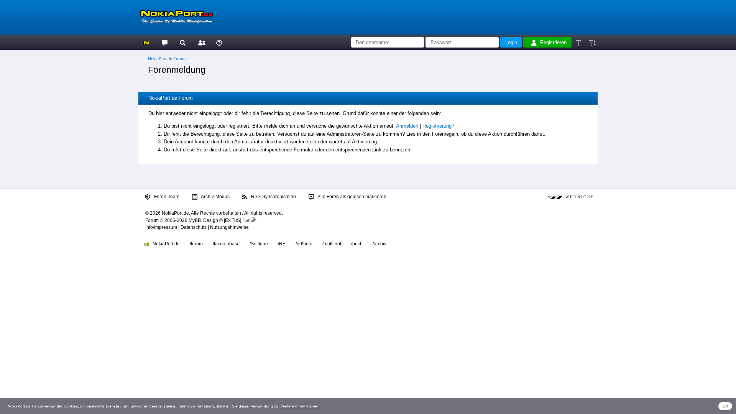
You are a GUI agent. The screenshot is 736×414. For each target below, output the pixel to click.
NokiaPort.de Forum (167, 58)
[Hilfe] (219, 42)
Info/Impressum (161, 227)
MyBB (195, 220)
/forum (196, 244)
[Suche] (182, 42)
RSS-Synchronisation (273, 196)
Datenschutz (194, 227)
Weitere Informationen (300, 406)
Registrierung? (438, 126)
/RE (282, 244)
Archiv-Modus (215, 196)
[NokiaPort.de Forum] (164, 42)
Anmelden (407, 126)
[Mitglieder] (200, 42)
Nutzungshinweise (229, 227)
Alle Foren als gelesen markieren (351, 196)
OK (725, 406)
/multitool (331, 244)
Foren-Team (166, 196)
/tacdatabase (226, 244)
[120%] (592, 42)
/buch (357, 244)
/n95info (304, 244)
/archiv (379, 244)
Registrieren (553, 42)
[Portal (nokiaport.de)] (146, 42)
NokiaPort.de (165, 244)
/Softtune (259, 244)
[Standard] (579, 42)
